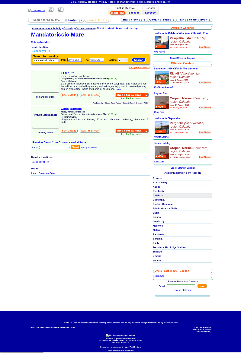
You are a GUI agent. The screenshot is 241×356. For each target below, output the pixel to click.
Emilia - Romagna (163, 204)
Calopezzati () (41, 51)
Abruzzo (157, 178)
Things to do (187, 19)
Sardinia (157, 238)
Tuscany (158, 251)
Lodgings (75, 19)
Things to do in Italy (202, 329)
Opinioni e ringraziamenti (111, 347)
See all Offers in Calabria (183, 168)
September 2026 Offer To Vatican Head (176, 68)
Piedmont (158, 234)
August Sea (160, 93)
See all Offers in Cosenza (182, 58)
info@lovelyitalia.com (125, 335)
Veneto (157, 260)
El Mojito (68, 73)
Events (205, 19)
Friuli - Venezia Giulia (165, 208)
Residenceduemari (163, 87)
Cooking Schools (161, 19)
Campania (159, 200)
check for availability (132, 94)
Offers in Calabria (182, 63)
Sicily (156, 243)
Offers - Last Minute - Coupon (172, 270)
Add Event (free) (203, 331)
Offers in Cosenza (182, 27)
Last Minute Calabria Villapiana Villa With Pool (181, 33)
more (119, 89)
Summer (159, 276)
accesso (150, 12)
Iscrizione (117, 12)
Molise (156, 230)
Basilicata (159, 191)
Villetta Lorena (161, 137)
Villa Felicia (159, 52)
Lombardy (159, 221)
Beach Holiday (162, 143)
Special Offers (97, 19)
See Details (69, 95)
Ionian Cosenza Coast (43, 173)
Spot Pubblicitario (133, 347)
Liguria (157, 217)
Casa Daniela (71, 108)
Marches (158, 225)
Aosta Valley (160, 182)
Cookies (125, 343)
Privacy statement (89, 148)
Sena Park (159, 112)
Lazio (156, 212)
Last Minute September (167, 118)
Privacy (116, 343)
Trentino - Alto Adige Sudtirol (169, 247)
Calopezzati (40, 162)
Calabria (158, 195)
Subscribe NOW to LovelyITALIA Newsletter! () (53, 327)
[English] (60, 10)
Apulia (156, 187)
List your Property (139, 67)
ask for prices (90, 95)
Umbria (157, 256)
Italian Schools (134, 19)
